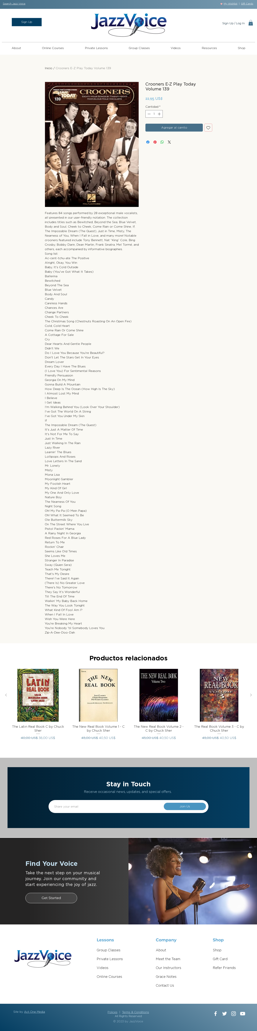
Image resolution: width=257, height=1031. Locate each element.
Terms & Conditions (135, 1012)
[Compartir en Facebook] (148, 142)
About (161, 950)
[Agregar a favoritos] (208, 128)
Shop (217, 950)
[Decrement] (148, 113)
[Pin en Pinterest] (155, 142)
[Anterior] (6, 695)
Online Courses (109, 977)
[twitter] (224, 1014)
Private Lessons (110, 959)
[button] (14, 4)
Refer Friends (224, 968)
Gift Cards (247, 4)
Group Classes (108, 950)
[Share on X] (169, 142)
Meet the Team (168, 959)
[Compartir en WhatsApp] (162, 142)
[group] (128, 706)
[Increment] (159, 113)
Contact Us (165, 985)
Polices (112, 1012)
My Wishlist (230, 4)
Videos (102, 968)
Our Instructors (168, 968)
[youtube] (243, 1014)
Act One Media (34, 1012)
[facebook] (215, 1014)
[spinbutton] (154, 113)
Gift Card (220, 959)
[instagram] (233, 1014)
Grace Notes (166, 977)
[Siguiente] (251, 695)
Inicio (48, 68)
